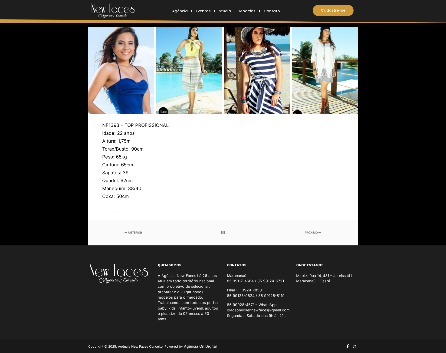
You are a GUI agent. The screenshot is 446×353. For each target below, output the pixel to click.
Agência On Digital (200, 346)
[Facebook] (348, 346)
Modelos (247, 11)
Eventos (203, 11)
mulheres (110, 212)
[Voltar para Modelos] (223, 232)
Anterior (134, 232)
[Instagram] (355, 346)
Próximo (311, 232)
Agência (180, 11)
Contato (272, 11)
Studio (225, 11)
